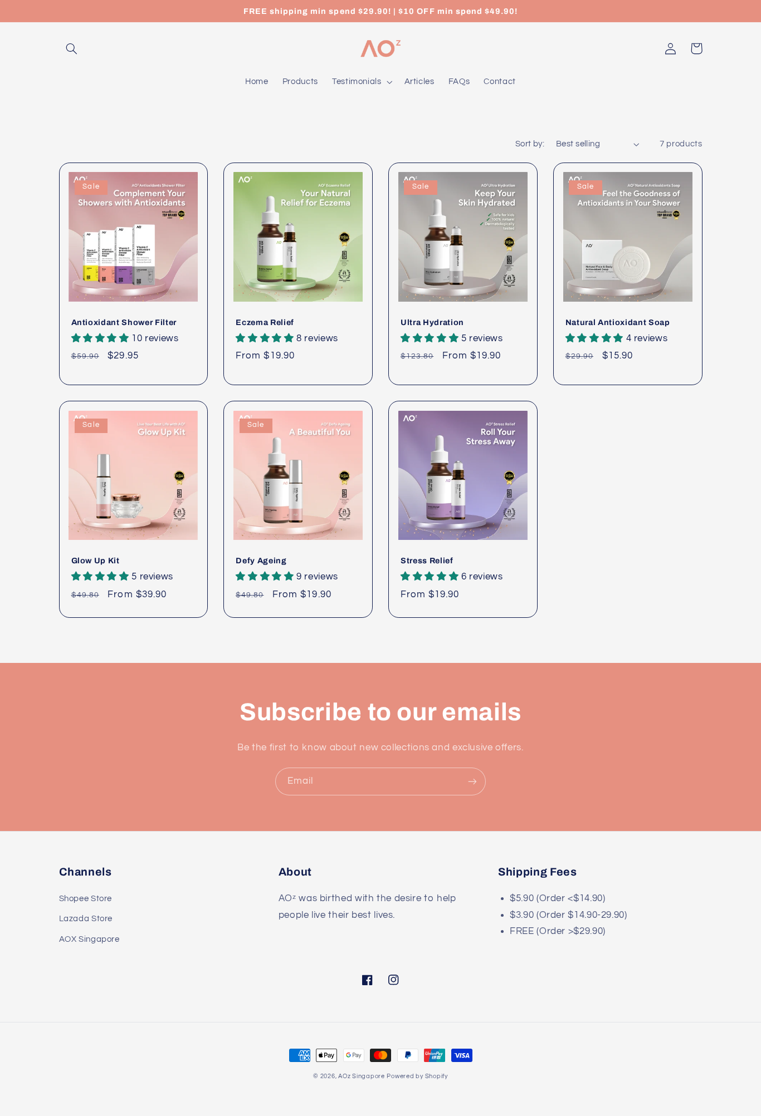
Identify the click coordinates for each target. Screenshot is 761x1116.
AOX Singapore (89, 939)
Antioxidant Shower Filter (124, 322)
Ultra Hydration (432, 322)
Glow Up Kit (95, 560)
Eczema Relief (265, 322)
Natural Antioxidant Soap (617, 322)
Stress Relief (427, 560)
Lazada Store (86, 919)
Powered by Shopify (417, 1076)
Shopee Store (86, 898)
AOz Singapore (361, 1076)
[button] (72, 48)
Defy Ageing (261, 560)
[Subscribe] (472, 781)
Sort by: (529, 144)
